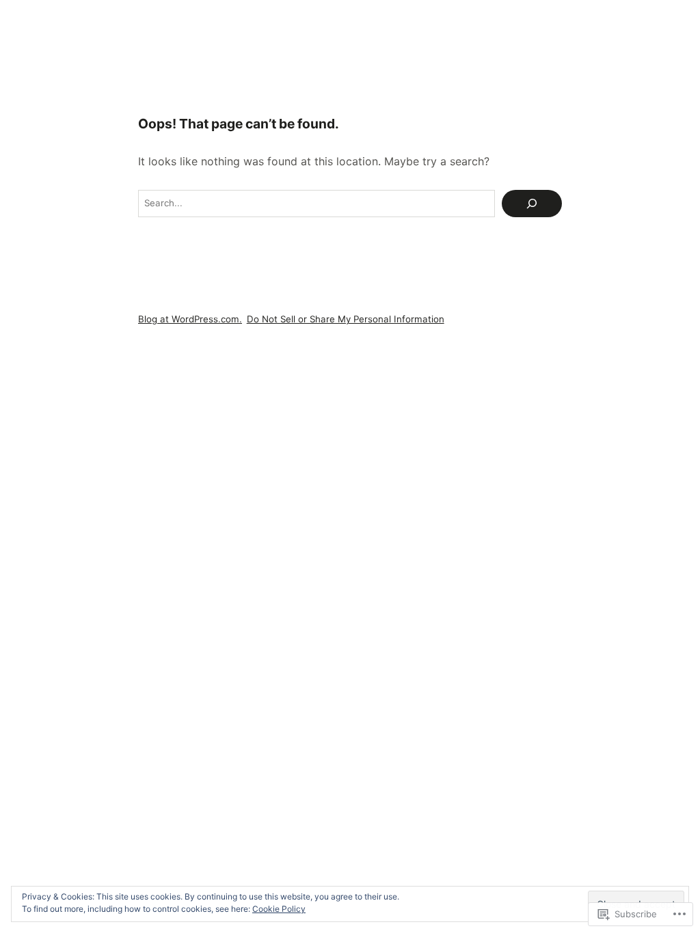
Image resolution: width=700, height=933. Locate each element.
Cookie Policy (279, 909)
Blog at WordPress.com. (190, 319)
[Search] (532, 203)
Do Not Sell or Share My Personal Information (345, 319)
